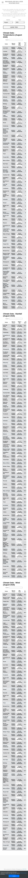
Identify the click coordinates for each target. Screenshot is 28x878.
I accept (14, 876)
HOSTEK (24, 869)
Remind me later (23, 873)
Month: (8, 20)
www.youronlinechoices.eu (10, 874)
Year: (19, 20)
